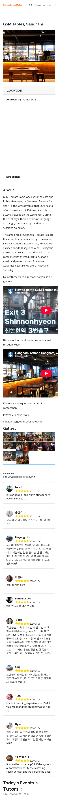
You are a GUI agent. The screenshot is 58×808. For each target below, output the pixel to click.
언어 (31, 5)
